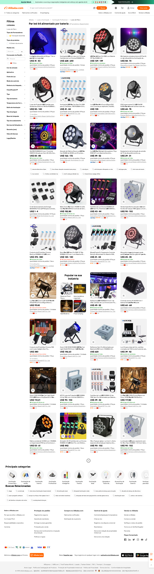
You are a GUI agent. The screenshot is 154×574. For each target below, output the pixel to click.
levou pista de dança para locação (106, 491)
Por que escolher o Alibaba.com (14, 515)
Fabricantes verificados (71, 515)
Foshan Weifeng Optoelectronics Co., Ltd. (133, 115)
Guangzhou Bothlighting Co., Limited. (72, 69)
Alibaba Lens (15, 555)
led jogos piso (123, 169)
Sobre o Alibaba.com (11, 510)
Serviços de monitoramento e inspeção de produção (47, 532)
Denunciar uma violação (102, 537)
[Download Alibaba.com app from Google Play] (143, 555)
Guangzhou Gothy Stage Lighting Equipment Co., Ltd (43, 116)
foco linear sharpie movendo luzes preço (64, 169)
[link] (151, 554)
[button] (94, 8)
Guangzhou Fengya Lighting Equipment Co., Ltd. (43, 67)
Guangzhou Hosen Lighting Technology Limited (103, 67)
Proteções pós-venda (41, 527)
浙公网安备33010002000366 (111, 571)
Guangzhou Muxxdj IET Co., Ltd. (70, 113)
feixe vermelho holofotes (63, 495)
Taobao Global (85, 564)
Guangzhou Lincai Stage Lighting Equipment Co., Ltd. (133, 162)
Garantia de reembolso (41, 519)
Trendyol (99, 564)
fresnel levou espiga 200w (92, 174)
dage (10, 491)
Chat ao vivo (98, 519)
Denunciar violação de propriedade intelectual (105, 532)
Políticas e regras (39, 537)
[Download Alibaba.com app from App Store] (127, 555)
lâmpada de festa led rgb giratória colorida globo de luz (92, 495)
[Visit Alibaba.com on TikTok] (146, 539)
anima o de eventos (136, 495)
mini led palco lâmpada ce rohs (103, 169)
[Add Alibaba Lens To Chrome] (37, 555)
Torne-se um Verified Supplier (133, 527)
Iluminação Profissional (59, 20)
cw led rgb (21, 491)
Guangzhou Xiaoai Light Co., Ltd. (70, 217)
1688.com (55, 564)
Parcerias (127, 531)
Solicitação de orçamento (72, 519)
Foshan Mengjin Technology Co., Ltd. (72, 160)
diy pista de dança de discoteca (131, 491)
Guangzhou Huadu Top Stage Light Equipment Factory (133, 65)
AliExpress (47, 564)
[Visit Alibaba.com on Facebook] (125, 539)
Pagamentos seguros (41, 515)
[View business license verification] (96, 571)
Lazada (77, 564)
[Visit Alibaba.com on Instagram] (138, 539)
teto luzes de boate (138, 169)
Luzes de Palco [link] (75, 20)
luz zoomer (35, 174)
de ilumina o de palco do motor (18, 500)
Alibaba (31, 20)
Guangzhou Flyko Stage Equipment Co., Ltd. (103, 216)
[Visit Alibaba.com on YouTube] (142, 539)
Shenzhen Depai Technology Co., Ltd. (42, 216)
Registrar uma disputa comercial (104, 523)
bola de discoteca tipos (39, 169)
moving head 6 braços (39, 500)
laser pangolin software (16, 495)
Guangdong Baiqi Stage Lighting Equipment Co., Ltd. (103, 160)
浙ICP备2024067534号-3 (130, 571)
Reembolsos (98, 527)
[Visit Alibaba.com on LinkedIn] (129, 539)
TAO (93, 564)
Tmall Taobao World (66, 564)
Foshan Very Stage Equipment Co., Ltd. (42, 162)
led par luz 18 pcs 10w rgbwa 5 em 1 (39, 495)
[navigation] (15, 240)
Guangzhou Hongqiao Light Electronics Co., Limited (103, 113)
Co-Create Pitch (9, 519)
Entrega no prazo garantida (43, 523)
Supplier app (67, 555)
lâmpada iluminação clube (81, 491)
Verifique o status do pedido (133, 523)
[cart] (122, 8)
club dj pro (85, 169)
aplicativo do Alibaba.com (110, 555)
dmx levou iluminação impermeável (40, 491)
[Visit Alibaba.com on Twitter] (133, 539)
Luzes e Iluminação (43, 20)
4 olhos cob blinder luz (51, 174)
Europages (107, 564)
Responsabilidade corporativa (13, 523)
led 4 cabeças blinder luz (71, 174)
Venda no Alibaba (129, 515)
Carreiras (7, 527)
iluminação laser (120, 495)
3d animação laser (62, 491)
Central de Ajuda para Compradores (105, 515)
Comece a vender (130, 519)
